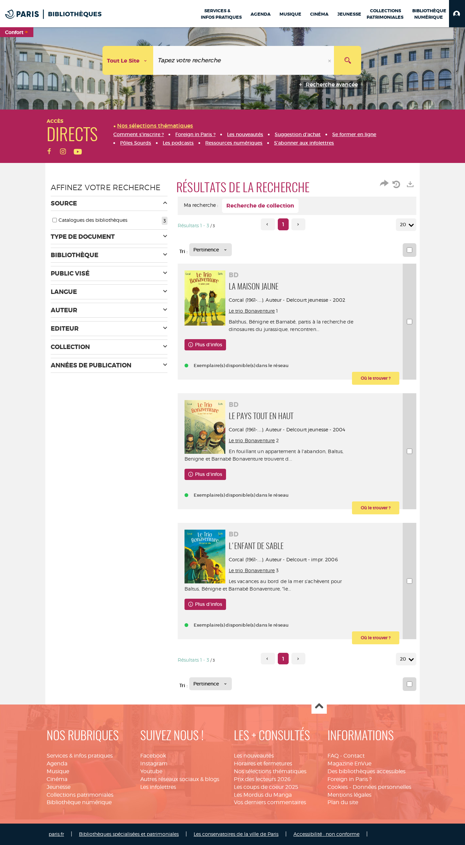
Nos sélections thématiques (270, 771)
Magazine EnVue (349, 763)
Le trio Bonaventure (252, 311)
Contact (354, 755)
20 (403, 224)
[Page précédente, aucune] (268, 224)
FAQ (333, 755)
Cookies (337, 787)
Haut (319, 706)
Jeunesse (58, 787)
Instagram (153, 763)
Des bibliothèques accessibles (366, 771)
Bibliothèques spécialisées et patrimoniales (129, 834)
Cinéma (57, 779)
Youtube (151, 771)
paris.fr (56, 834)
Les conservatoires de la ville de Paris (236, 834)
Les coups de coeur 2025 (266, 787)
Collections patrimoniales (80, 795)
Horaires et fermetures (263, 763)
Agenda (57, 763)
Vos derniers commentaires (270, 802)
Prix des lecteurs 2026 (262, 779)
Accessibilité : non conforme (326, 834)
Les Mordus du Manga (263, 795)
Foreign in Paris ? (349, 779)
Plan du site (342, 802)
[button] (457, 13)
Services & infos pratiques (80, 755)
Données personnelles (382, 787)
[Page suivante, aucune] (298, 224)
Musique (58, 771)
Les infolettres (158, 787)
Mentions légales (349, 795)
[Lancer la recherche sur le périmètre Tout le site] (347, 60)
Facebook (153, 755)
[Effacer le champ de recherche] (330, 60)
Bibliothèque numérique (79, 802)
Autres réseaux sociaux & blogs (179, 779)
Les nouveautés (254, 755)
